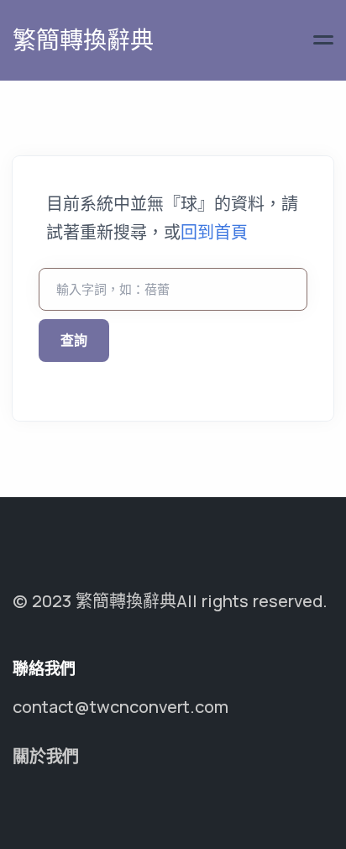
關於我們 (46, 756)
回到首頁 (214, 232)
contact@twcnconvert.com (120, 706)
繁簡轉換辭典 (83, 39)
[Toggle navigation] (323, 40)
